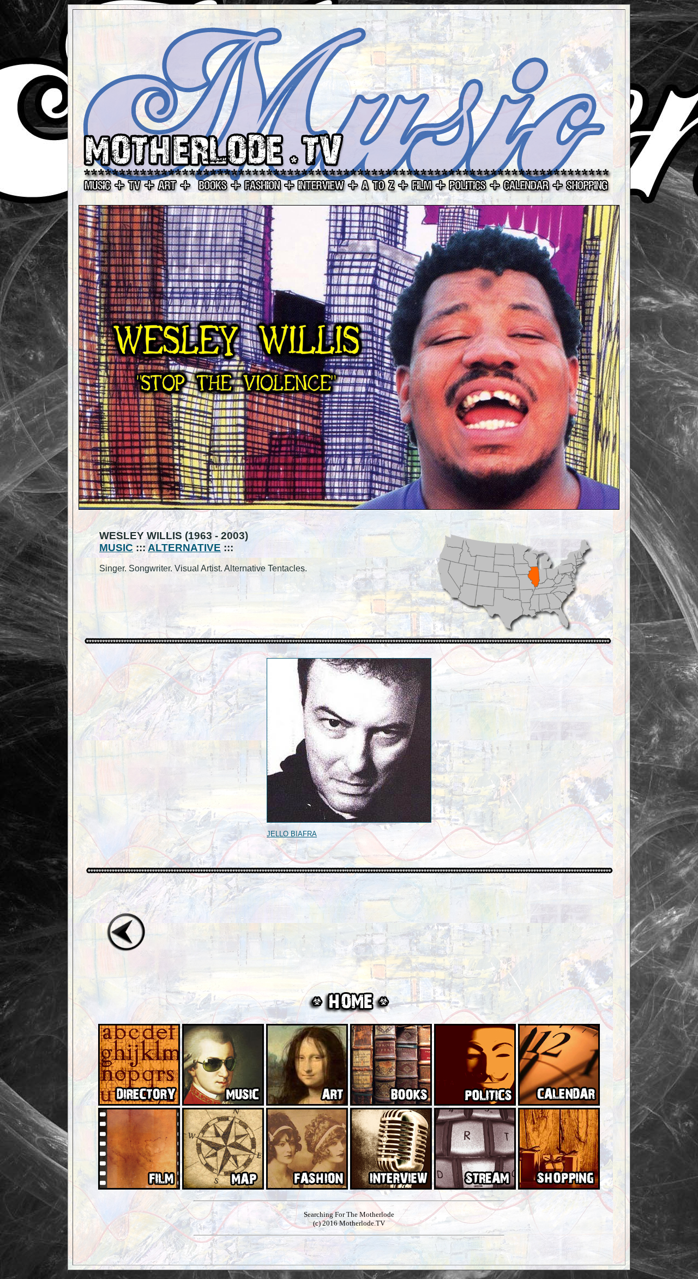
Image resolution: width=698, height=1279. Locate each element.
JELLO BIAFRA (292, 834)
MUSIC (116, 547)
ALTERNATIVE (184, 547)
